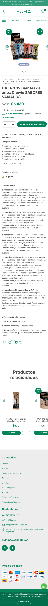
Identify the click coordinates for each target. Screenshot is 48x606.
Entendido (24, 602)
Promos (15, 20)
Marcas (5, 492)
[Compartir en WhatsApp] (4, 342)
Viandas (27, 20)
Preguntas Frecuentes (11, 497)
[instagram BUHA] (5, 548)
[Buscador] (5, 11)
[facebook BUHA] (12, 548)
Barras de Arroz (33, 79)
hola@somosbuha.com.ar (16, 525)
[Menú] (4, 20)
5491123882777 (13, 515)
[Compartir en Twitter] (16, 343)
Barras (21, 79)
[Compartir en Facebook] (10, 343)
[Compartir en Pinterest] (21, 343)
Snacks (12, 79)
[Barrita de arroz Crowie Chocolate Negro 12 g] (26, 433)
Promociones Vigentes (11, 502)
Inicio (4, 79)
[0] (43, 12)
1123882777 (11, 520)
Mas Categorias (8, 487)
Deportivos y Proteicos (11, 473)
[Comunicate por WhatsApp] (44, 586)
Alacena (5, 478)
